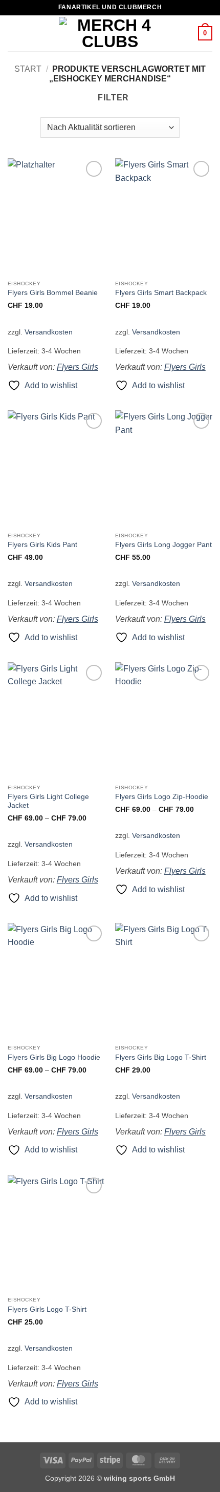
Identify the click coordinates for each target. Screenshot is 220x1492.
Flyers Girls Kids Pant (42, 545)
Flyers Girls (77, 367)
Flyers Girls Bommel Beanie (53, 293)
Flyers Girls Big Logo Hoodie (54, 1057)
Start (27, 69)
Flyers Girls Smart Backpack (161, 293)
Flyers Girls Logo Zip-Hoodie (161, 797)
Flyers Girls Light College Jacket (48, 801)
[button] (14, 33)
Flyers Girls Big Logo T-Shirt (160, 1057)
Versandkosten (49, 332)
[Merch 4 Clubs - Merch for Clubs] (110, 33)
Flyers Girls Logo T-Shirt (47, 1309)
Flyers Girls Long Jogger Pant (163, 545)
